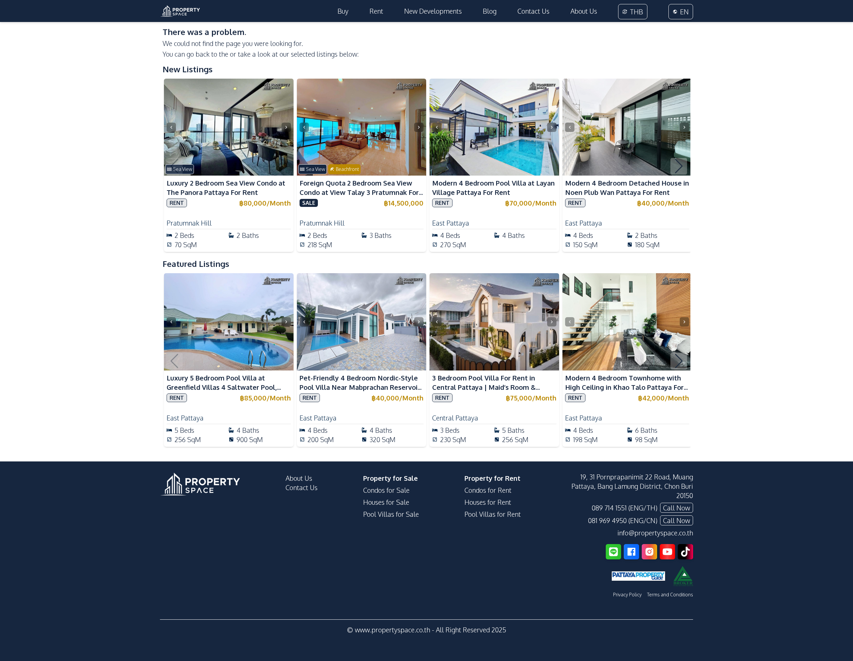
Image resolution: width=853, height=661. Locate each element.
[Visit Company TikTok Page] (685, 551)
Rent (376, 11)
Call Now (676, 507)
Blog (489, 11)
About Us (583, 11)
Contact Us (533, 11)
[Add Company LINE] (613, 551)
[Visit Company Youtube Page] (667, 551)
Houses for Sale (386, 502)
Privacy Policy (627, 594)
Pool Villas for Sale (391, 514)
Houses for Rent (487, 502)
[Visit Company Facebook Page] (631, 551)
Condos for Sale (386, 490)
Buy (343, 11)
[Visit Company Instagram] (649, 551)
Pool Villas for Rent (492, 514)
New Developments (433, 11)
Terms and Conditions (670, 594)
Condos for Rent (487, 490)
